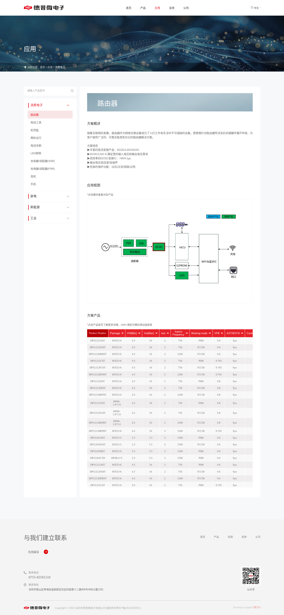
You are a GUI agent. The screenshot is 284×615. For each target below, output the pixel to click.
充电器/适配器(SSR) (43, 161)
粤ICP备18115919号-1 (128, 608)
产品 (143, 7)
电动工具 (36, 122)
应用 (157, 7)
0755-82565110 (39, 577)
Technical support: (246, 607)
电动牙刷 (36, 145)
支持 (171, 7)
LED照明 (36, 153)
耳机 (33, 176)
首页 (128, 7)
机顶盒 (35, 130)
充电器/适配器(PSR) (43, 168)
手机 (33, 184)
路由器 (35, 114)
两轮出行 (36, 137)
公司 (186, 7)
